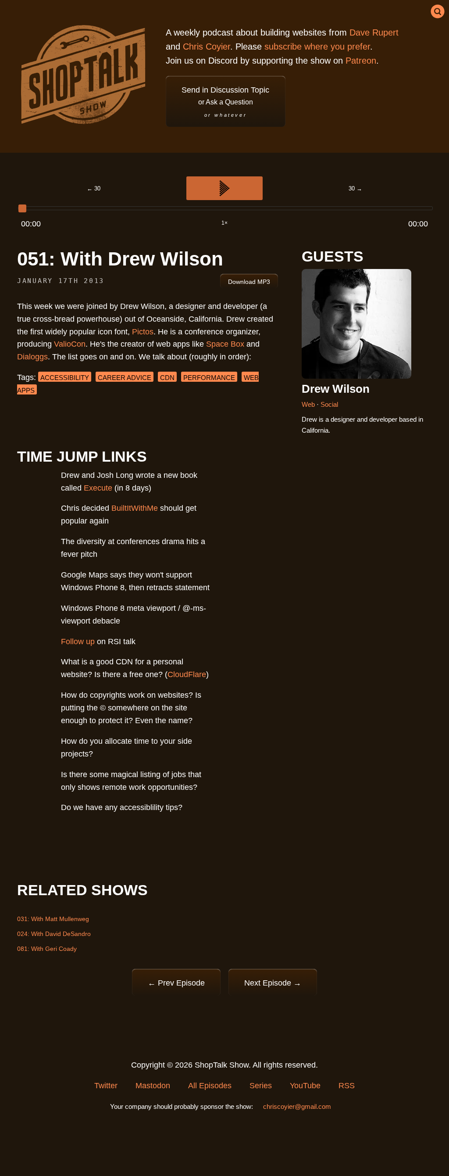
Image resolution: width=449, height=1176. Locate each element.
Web (309, 404)
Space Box (225, 344)
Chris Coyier (206, 46)
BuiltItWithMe (134, 508)
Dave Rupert (374, 32)
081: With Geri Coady (47, 948)
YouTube (305, 1085)
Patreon (361, 60)
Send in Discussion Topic (225, 102)
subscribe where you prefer (317, 46)
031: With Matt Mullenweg (53, 918)
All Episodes (210, 1085)
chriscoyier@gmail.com (297, 1106)
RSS (347, 1085)
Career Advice (124, 377)
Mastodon (152, 1085)
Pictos (142, 331)
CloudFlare (186, 674)
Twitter (106, 1085)
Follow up (78, 641)
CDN (167, 377)
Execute (98, 488)
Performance (209, 377)
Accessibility (64, 377)
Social (329, 404)
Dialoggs (32, 356)
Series (260, 1085)
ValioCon (70, 344)
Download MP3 (249, 282)
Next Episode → (272, 983)
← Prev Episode (176, 983)
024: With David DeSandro (54, 933)
